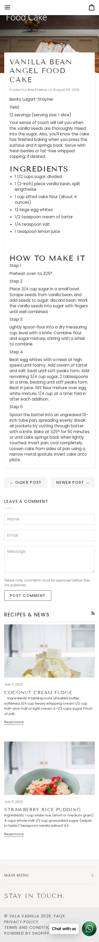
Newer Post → (72, 482)
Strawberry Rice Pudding (42, 809)
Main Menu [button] (16, 875)
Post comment (28, 595)
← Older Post (26, 482)
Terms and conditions (30, 927)
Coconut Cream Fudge (38, 692)
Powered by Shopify (26, 933)
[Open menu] (12, 7)
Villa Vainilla (24, 916)
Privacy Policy (21, 922)
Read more (14, 722)
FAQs (59, 916)
